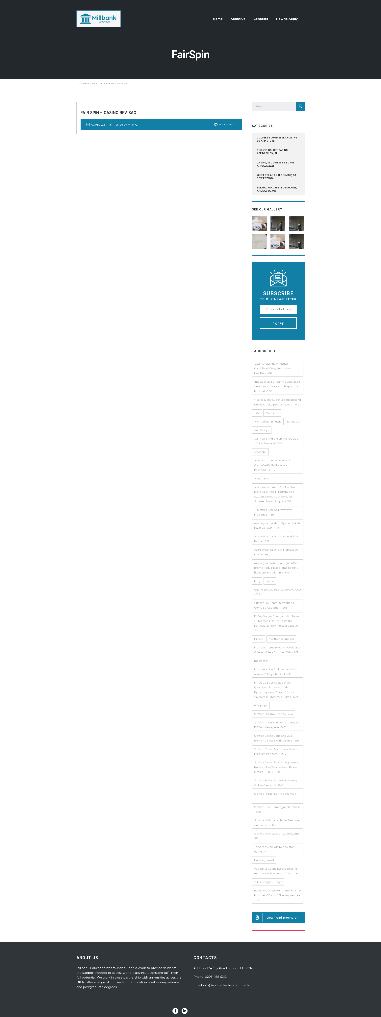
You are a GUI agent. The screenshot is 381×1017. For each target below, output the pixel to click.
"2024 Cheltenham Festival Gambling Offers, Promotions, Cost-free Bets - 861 (277, 368)
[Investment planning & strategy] (260, 222)
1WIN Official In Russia (267, 421)
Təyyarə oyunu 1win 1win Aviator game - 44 (274, 849)
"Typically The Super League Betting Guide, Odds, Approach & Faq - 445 (277, 402)
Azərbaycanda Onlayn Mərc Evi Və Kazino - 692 (276, 552)
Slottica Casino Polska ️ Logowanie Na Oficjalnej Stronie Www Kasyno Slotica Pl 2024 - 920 (276, 767)
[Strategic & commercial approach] (297, 222)
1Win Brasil (272, 413)
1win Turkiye (261, 430)
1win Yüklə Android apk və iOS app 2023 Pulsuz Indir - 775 (276, 441)
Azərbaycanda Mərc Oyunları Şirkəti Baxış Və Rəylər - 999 (277, 525)
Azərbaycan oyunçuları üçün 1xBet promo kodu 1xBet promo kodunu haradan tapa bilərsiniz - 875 (276, 567)
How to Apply (287, 19)
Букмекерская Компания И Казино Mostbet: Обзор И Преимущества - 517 (277, 895)
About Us (238, 19)
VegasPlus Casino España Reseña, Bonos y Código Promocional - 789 (276, 871)
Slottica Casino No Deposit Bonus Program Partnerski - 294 (275, 751)
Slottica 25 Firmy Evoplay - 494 (273, 713)
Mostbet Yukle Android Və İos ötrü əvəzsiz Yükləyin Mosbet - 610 (276, 672)
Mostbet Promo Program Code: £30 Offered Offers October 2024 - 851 (277, 650)
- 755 (257, 413)
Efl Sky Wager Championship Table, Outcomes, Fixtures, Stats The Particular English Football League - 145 (277, 623)
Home (218, 19)
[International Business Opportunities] (278, 222)
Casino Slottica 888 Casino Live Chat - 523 (277, 592)
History (258, 639)
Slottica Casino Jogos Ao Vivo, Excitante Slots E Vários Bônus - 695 (276, 738)
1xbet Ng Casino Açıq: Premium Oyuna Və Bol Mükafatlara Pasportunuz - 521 (274, 465)
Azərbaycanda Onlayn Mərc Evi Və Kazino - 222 (276, 539)
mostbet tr (261, 660)
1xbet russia (261, 478)
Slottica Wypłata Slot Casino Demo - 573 (277, 836)
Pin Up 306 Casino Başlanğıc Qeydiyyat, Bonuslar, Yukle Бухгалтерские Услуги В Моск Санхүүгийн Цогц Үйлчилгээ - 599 (276, 689)
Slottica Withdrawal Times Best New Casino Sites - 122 (277, 823)
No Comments (227, 124)
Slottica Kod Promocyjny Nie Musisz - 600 (277, 809)
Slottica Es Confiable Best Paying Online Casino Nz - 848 (275, 783)
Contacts (260, 19)
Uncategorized (264, 860)
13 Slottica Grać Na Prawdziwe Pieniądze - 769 (273, 512)
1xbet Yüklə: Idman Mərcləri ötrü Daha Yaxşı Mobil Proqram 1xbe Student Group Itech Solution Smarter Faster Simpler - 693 (274, 494)
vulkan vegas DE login (268, 882)
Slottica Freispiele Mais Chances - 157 (275, 796)
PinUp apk (260, 705)
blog (257, 581)
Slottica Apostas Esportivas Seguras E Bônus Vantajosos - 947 (277, 725)
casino (270, 581)
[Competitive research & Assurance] (278, 240)
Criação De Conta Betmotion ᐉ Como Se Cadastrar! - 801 (274, 605)
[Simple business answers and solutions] (260, 240)
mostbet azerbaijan (281, 639)
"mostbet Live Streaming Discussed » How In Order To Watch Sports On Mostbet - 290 (277, 386)
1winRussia (293, 421)
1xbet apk (260, 451)
